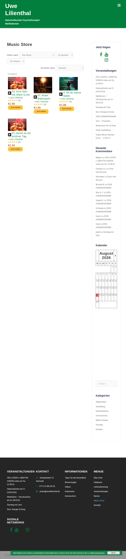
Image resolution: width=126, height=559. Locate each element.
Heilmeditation (102, 411)
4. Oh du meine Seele (72, 94)
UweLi (98, 216)
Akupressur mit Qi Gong (106, 125)
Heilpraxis (98, 482)
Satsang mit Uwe (103, 107)
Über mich (98, 478)
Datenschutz (70, 496)
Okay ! (113, 553)
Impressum (69, 491)
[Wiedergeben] (9, 93)
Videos (68, 487)
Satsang (99, 425)
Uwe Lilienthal (16, 97)
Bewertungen (70, 482)
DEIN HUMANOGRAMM (106, 116)
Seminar (99, 429)
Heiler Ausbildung (103, 130)
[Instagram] (106, 61)
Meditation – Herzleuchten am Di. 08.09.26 (104, 99)
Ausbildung (100, 406)
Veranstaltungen (101, 491)
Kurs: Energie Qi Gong (105, 112)
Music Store (99, 500)
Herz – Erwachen (103, 121)
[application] (10, 93)
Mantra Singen (102, 420)
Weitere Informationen (97, 553)
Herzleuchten (101, 415)
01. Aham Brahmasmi (44, 97)
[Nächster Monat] (115, 255)
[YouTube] (106, 55)
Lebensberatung (101, 487)
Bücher (97, 496)
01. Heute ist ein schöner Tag (21, 135)
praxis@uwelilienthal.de (50, 491)
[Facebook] (101, 55)
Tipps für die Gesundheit (75, 478)
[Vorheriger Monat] (97, 255)
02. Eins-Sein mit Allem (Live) (21, 93)
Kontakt (97, 505)
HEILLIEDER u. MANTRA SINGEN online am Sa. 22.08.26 (106, 80)
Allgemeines (101, 402)
